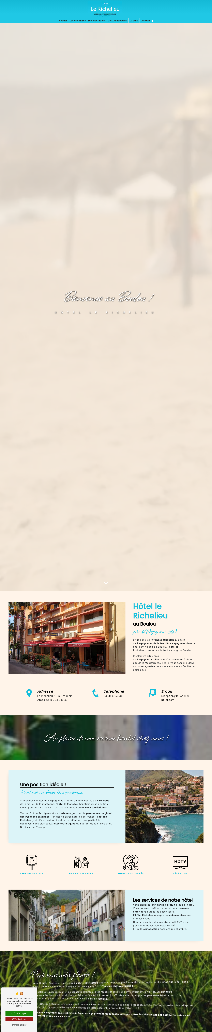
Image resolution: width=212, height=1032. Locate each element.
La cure (134, 20)
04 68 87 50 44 (113, 695)
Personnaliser (19, 1025)
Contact (145, 20)
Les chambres (78, 20)
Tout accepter (20, 1013)
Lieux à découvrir (117, 20)
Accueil (63, 20)
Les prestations (97, 20)
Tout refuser (20, 1019)
